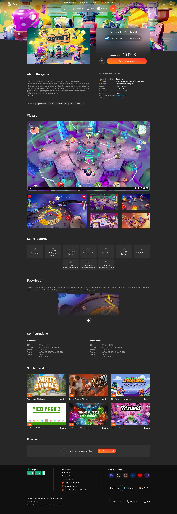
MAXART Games (121, 86)
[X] (118, 475)
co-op (51, 104)
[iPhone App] (114, 488)
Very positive (120, 95)
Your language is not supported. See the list (130, 81)
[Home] (10, 4)
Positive (119, 98)
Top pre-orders (83, 2)
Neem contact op (67, 479)
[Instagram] (125, 475)
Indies (118, 93)
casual (78, 104)
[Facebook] (133, 475)
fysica (71, 104)
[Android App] (128, 488)
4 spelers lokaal (41, 104)
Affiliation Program (68, 476)
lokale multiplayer (61, 104)
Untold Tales (120, 88)
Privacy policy (66, 472)
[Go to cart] (164, 4)
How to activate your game (125, 84)
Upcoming (94, 2)
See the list (119, 79)
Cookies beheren (32, 501)
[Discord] (111, 475)
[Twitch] (147, 475)
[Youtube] (140, 475)
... (83, 104)
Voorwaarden (66, 469)
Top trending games (69, 2)
